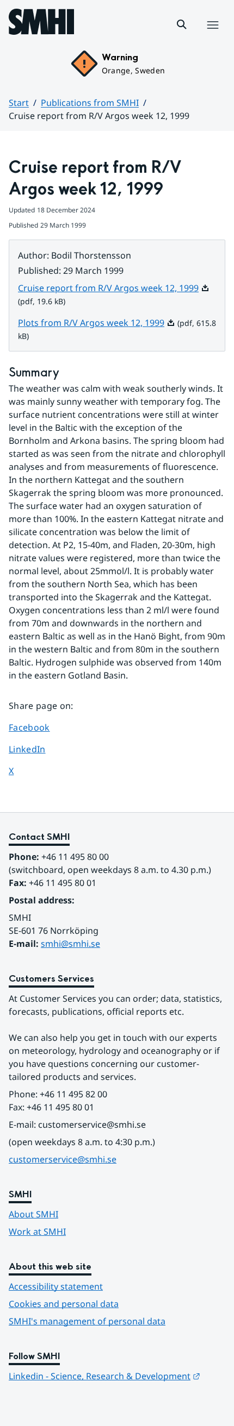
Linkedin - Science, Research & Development (104, 1376)
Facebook (39, 727)
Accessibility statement (56, 1286)
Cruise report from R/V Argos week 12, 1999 (114, 288)
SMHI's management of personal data (87, 1321)
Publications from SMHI (90, 103)
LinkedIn (39, 749)
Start (19, 103)
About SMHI (33, 1214)
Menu (212, 36)
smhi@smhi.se (70, 944)
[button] (182, 24)
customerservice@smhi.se (62, 1159)
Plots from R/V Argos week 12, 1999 (96, 323)
